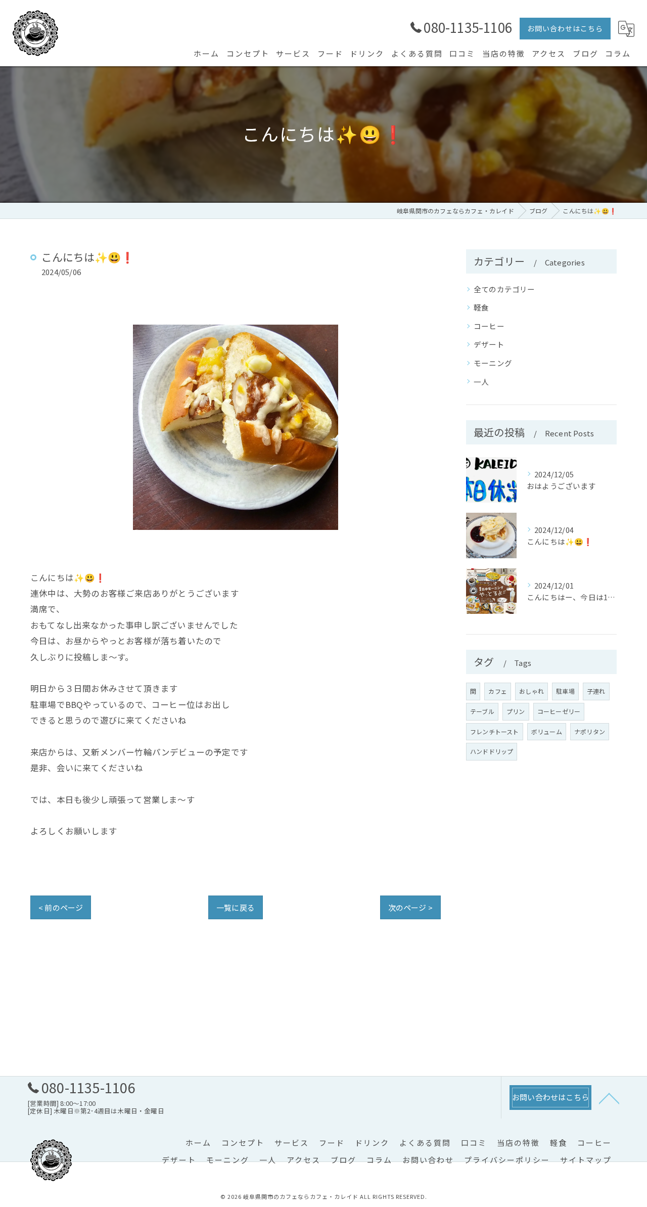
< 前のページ (60, 907)
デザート (489, 344)
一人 (481, 381)
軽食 (481, 307)
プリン (515, 711)
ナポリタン (589, 731)
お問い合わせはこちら (565, 28)
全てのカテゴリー (504, 289)
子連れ (596, 691)
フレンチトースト (494, 731)
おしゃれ (531, 691)
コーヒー (489, 326)
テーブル (482, 711)
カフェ (497, 691)
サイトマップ (586, 1159)
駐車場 (565, 691)
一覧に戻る (235, 907)
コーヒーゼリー (558, 711)
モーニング (493, 362)
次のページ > (410, 907)
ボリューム (546, 731)
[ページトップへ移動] (609, 1098)
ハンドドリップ (491, 751)
